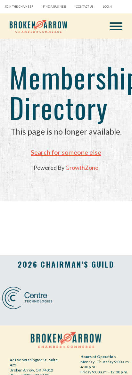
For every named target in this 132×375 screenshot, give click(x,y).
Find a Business (54, 6)
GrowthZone (81, 167)
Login (107, 6)
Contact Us (84, 6)
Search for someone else (66, 152)
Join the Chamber (19, 6)
